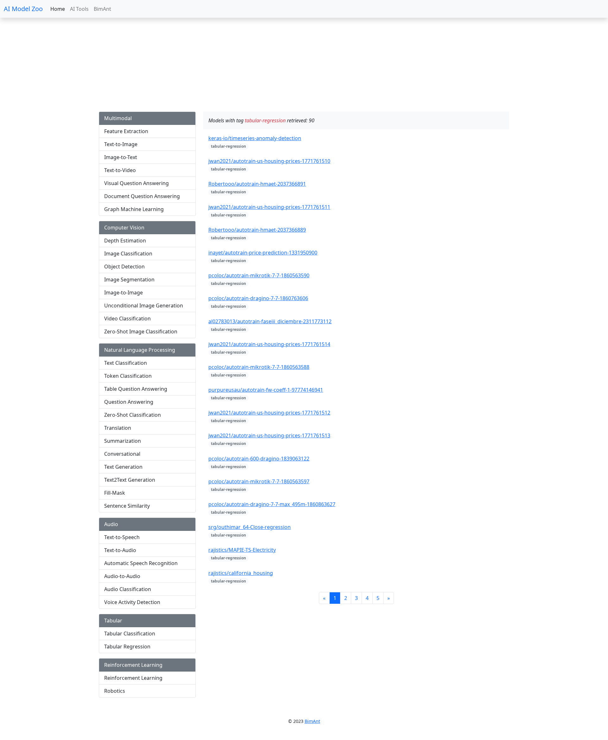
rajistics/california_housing (240, 572)
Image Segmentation (129, 279)
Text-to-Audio (120, 550)
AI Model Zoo (23, 8)
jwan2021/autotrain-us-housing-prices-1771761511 (269, 206)
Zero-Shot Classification (132, 414)
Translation (117, 427)
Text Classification (125, 362)
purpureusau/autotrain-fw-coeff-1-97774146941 (265, 389)
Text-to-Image (120, 144)
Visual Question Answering (136, 183)
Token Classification (128, 375)
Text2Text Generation (129, 479)
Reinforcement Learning (133, 677)
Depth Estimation (125, 240)
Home (57, 8)
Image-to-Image (123, 292)
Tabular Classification (129, 633)
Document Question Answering (142, 196)
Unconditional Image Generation (143, 305)
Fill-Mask (114, 492)
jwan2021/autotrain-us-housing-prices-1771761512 (269, 412)
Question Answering (128, 401)
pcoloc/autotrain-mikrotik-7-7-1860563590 (258, 275)
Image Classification (128, 253)
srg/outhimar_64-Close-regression (249, 527)
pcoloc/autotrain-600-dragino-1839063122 (258, 458)
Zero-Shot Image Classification (140, 331)
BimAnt (102, 8)
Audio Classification (127, 589)
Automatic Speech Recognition (141, 563)
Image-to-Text (120, 157)
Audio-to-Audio (122, 576)
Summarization (122, 440)
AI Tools (79, 8)
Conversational (122, 453)
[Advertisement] (190, 67)
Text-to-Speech (122, 537)
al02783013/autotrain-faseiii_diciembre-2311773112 (270, 321)
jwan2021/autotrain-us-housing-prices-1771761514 (269, 344)
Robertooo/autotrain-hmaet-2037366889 (257, 229)
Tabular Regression (127, 646)
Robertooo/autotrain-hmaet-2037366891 (257, 183)
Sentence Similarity (127, 505)
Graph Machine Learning (134, 209)
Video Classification (127, 318)
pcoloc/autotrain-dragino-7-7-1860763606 (258, 298)
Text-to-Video (120, 170)
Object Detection (124, 266)
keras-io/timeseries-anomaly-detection (254, 138)
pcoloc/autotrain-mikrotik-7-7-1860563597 (258, 481)
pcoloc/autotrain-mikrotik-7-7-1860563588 (258, 367)
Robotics (114, 690)
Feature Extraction (126, 131)
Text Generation (123, 466)
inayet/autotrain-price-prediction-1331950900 (262, 252)
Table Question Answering (135, 388)
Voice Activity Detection (132, 602)
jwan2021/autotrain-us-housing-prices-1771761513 (269, 435)
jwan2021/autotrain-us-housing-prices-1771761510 (269, 161)
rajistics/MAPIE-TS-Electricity (242, 549)
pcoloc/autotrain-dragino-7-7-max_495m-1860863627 (271, 504)
